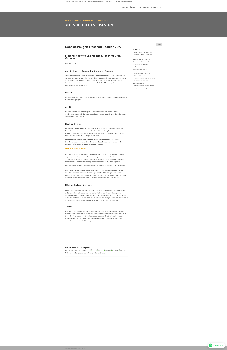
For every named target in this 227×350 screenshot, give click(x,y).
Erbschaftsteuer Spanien (140, 69)
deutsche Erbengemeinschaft (141, 67)
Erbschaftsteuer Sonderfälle (141, 81)
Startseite (124, 7)
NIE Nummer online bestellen (141, 59)
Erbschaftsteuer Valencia (141, 71)
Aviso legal (154, 7)
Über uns (133, 7)
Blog (139, 7)
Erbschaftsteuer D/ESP (139, 83)
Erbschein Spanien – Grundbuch (142, 54)
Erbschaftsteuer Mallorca (141, 76)
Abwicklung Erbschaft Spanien (75, 148)
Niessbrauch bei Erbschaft (140, 64)
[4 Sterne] (115, 250)
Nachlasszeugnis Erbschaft (141, 57)
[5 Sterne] (122, 250)
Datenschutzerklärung (88, 314)
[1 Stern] (94, 250)
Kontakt (146, 7)
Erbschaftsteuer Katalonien (142, 73)
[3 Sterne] (107, 250)
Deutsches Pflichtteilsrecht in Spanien (143, 85)
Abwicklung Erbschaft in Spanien (142, 52)
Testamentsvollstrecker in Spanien (143, 62)
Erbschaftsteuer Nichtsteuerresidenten (144, 78)
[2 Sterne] (100, 250)
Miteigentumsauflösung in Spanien (143, 88)
